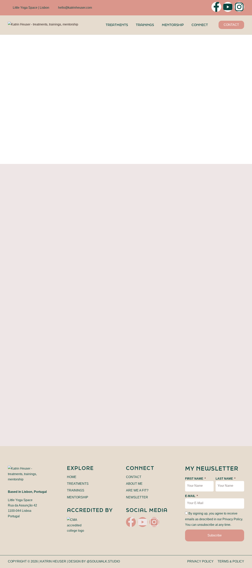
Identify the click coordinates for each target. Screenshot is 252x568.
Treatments (117, 24)
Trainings (145, 24)
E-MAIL (190, 496)
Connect (200, 24)
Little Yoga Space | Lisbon (31, 7)
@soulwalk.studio (103, 561)
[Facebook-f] (216, 7)
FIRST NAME (194, 478)
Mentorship (173, 24)
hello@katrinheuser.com (75, 7)
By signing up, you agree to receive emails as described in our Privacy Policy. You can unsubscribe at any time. (214, 519)
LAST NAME (225, 478)
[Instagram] (239, 7)
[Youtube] (228, 7)
